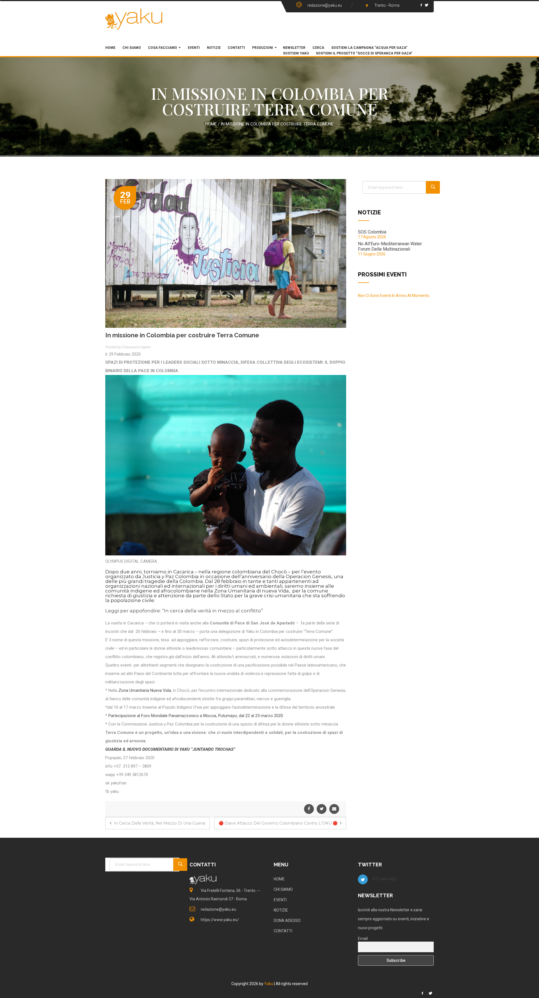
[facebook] (309, 809)
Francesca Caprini (136, 347)
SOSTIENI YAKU (296, 53)
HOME (110, 48)
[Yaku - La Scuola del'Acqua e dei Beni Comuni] (134, 24)
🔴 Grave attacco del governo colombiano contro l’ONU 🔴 (279, 823)
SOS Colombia (372, 232)
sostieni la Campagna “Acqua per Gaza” (369, 48)
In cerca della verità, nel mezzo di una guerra (159, 823)
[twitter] (321, 809)
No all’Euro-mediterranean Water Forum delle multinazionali (390, 246)
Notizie (214, 48)
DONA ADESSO (287, 920)
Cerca (318, 48)
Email (363, 938)
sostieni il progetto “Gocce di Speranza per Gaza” (364, 53)
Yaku (268, 983)
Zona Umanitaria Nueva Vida (144, 690)
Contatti (236, 48)
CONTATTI (283, 931)
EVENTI (280, 900)
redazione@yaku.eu (324, 5)
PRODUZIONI (262, 48)
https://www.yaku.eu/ (220, 919)
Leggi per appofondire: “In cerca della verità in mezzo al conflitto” (184, 611)
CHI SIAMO (131, 48)
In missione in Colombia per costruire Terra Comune (182, 335)
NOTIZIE (281, 910)
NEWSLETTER (294, 48)
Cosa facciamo (162, 48)
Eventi (193, 48)
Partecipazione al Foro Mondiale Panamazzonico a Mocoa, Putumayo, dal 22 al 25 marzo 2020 (195, 715)
